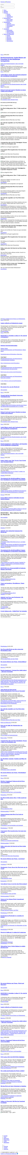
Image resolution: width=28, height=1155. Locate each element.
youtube (5, 1147)
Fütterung (9, 23)
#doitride (6, 11)
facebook (6, 1146)
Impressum (6, 1138)
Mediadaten (6, 1142)
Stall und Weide (10, 32)
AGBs (5, 1141)
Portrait (8, 35)
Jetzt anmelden (4, 517)
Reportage (9, 38)
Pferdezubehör (10, 31)
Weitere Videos (4, 348)
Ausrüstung (6, 28)
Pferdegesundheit (11, 24)
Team (5, 1137)
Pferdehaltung (7, 22)
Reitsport (6, 12)
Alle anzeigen (4, 389)
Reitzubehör (9, 30)
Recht (8, 27)
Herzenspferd (10, 41)
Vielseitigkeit (10, 16)
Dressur (8, 14)
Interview (9, 37)
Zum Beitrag (4, 182)
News (5, 10)
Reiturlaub (9, 39)
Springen (9, 15)
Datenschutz (6, 1139)
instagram (6, 1149)
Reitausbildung (7, 18)
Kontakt (5, 1135)
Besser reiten (10, 19)
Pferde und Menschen (9, 34)
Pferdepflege (10, 26)
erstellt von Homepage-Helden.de (9, 1153)
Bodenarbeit (9, 20)
